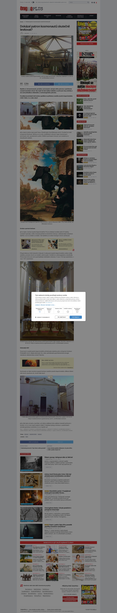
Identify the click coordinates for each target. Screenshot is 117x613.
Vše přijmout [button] (75, 317)
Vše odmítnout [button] (62, 317)
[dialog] (58, 306)
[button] (58, 305)
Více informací (49, 302)
